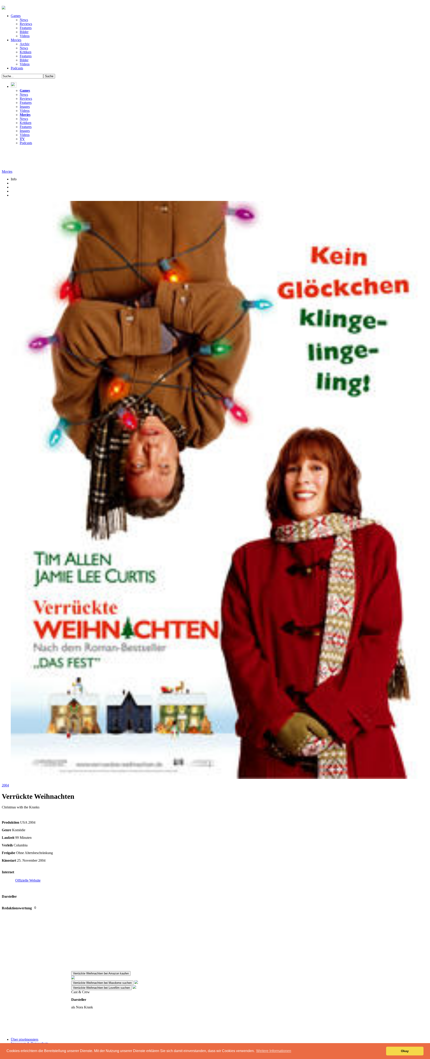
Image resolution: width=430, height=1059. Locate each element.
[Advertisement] (83, 159)
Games (16, 16)
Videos (25, 36)
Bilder (24, 32)
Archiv (25, 44)
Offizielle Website (28, 880)
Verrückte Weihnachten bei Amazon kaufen (101, 973)
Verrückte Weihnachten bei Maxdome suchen (102, 982)
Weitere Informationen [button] (273, 1051)
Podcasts (17, 68)
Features (26, 28)
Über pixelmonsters (24, 1039)
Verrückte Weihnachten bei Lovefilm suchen (101, 987)
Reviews (26, 24)
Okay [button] (405, 1051)
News (24, 20)
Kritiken (25, 52)
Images (25, 107)
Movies (16, 40)
